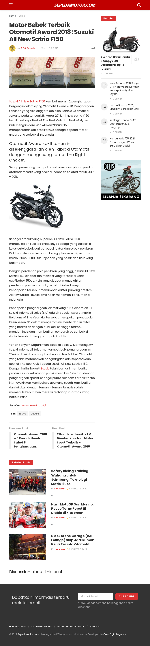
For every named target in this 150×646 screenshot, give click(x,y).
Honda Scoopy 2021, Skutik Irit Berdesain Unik (124, 107)
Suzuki (45, 368)
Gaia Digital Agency (114, 634)
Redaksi (95, 626)
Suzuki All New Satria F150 (27, 101)
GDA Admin (59, 488)
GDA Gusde (27, 48)
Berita (22, 15)
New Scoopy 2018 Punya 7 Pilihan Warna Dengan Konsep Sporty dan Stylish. (124, 88)
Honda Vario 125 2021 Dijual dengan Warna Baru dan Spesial (122, 142)
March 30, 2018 (49, 48)
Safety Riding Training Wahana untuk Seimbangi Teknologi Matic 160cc (69, 477)
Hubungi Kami (17, 626)
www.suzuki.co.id (34, 405)
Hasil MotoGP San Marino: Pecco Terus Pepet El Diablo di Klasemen (72, 508)
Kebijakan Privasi (41, 626)
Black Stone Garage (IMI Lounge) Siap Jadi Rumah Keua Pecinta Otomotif (72, 540)
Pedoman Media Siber (70, 626)
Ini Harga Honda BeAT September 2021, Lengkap (123, 123)
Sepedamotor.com (28, 634)
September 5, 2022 (78, 488)
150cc (23, 413)
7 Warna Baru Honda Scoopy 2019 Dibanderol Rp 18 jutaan (115, 63)
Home (12, 15)
